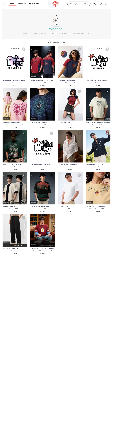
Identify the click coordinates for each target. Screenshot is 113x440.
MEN (12, 3)
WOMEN (22, 3)
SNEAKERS (34, 3)
